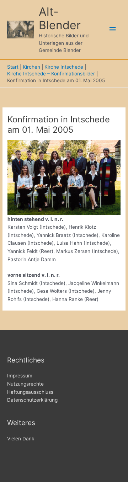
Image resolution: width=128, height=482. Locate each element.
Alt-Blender (60, 18)
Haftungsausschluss (30, 392)
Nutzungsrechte (25, 384)
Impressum (19, 375)
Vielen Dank (20, 438)
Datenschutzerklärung (32, 400)
